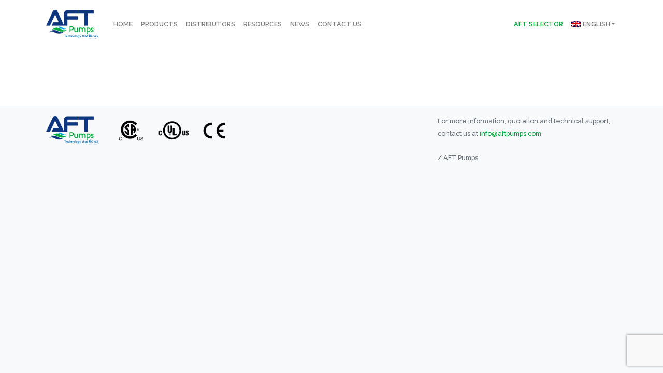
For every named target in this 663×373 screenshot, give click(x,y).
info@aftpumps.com (510, 133)
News (299, 24)
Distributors (210, 24)
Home (123, 24)
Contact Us (340, 24)
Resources (262, 24)
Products (159, 24)
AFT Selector (538, 24)
